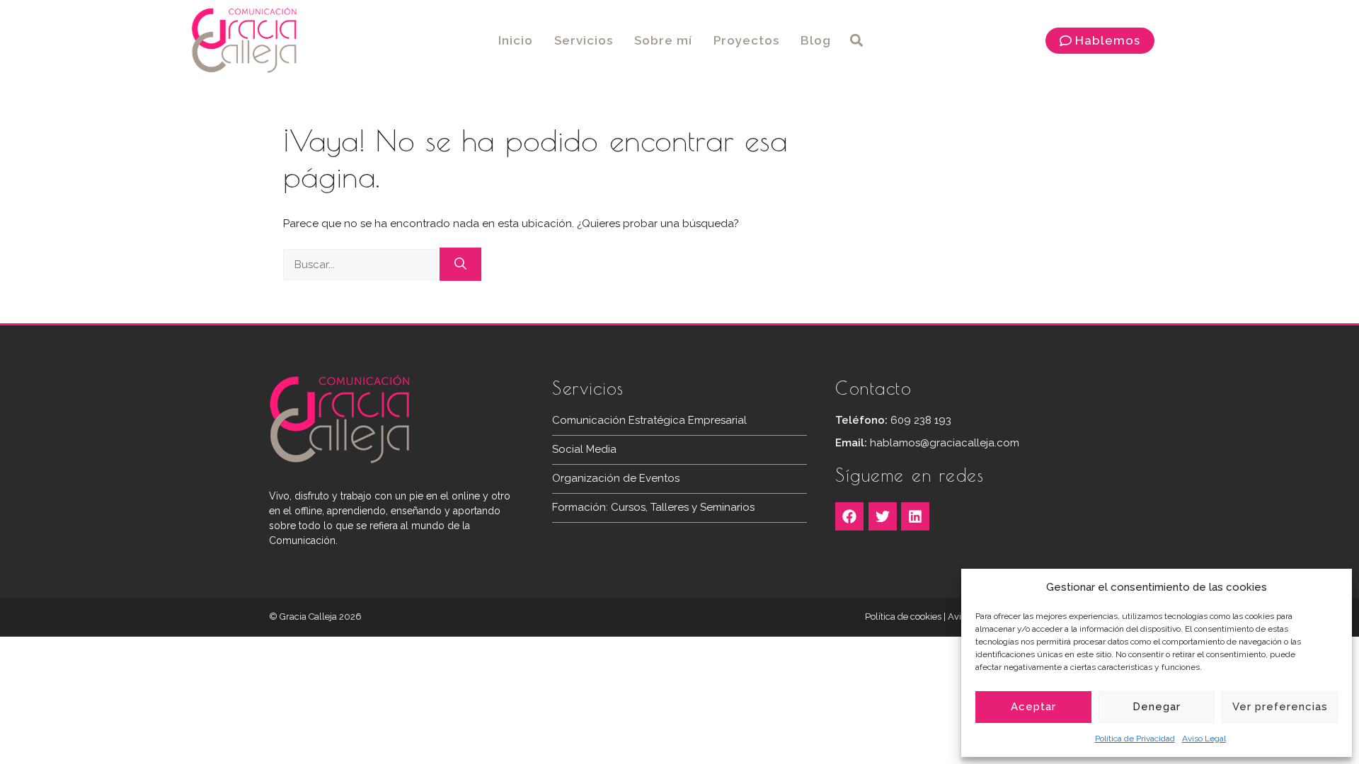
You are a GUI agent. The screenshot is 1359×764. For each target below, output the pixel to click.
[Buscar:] (361, 264)
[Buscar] (460, 265)
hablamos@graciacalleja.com (944, 442)
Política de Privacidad (1135, 738)
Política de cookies (903, 616)
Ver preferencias (1280, 706)
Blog (816, 40)
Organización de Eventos (616, 478)
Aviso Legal (1204, 738)
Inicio (515, 40)
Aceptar (1033, 706)
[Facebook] (849, 516)
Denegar (1156, 706)
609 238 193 (920, 420)
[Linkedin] (915, 516)
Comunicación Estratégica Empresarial (649, 420)
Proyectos (746, 40)
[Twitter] (882, 516)
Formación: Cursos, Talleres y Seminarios (653, 507)
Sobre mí (663, 40)
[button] (856, 40)
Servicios (583, 40)
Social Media (584, 449)
